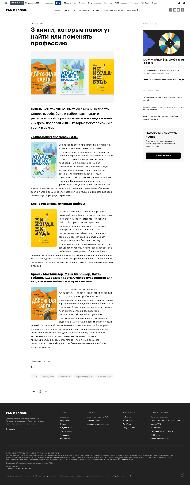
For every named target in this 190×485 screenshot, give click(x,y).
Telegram (127, 417)
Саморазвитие (64, 376)
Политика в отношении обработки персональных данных (81, 476)
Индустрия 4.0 (66, 427)
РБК (9, 10)
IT (74, 10)
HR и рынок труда (104, 376)
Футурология (65, 420)
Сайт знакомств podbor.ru (161, 431)
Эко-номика (65, 438)
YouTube (127, 424)
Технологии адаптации (113, 10)
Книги (34, 376)
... (160, 2)
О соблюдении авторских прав (44, 476)
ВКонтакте (127, 420)
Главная (56, 10)
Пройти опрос (163, 156)
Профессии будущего (83, 376)
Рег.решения (155, 427)
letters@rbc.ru (127, 459)
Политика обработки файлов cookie (119, 476)
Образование (37, 23)
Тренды (21, 10)
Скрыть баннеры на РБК (97, 417)
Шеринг (63, 424)
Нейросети (84, 10)
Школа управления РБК (160, 438)
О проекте (10, 428)
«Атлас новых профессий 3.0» (54, 137)
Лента (66, 10)
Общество (64, 417)
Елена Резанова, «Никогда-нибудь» (58, 203)
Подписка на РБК (94, 420)
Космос (96, 10)
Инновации (64, 435)
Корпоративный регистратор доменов (167, 420)
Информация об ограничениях (17, 476)
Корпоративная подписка (98, 424)
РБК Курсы (155, 435)
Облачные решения (159, 417)
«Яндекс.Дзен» (129, 427)
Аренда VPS (155, 424)
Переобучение (48, 376)
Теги (33, 366)
